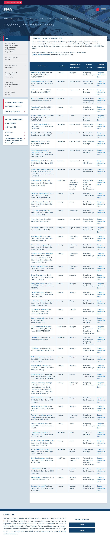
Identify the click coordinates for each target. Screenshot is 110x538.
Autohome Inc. (36, 141)
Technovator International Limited (42, 301)
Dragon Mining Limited (39, 275)
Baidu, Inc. (34, 133)
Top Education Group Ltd (39, 309)
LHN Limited (35, 337)
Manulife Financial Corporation (41, 449)
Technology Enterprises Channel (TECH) (12, 85)
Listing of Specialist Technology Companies (11, 75)
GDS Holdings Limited (38, 161)
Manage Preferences (82, 519)
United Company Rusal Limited (41, 202)
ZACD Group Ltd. (36, 348)
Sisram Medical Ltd (37, 318)
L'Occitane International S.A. (40, 210)
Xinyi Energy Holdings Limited (41, 236)
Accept (82, 530)
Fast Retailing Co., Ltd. (38, 432)
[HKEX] (11, 10)
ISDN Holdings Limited (38, 357)
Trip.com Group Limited (39, 124)
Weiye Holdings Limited (39, 365)
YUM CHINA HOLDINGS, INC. (41, 181)
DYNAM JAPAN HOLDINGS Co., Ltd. (43, 441)
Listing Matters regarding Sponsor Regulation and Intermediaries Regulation (11, 48)
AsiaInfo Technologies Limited (41, 245)
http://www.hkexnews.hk (41, 55)
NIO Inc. (33, 90)
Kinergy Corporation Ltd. (39, 284)
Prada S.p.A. (35, 107)
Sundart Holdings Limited (39, 266)
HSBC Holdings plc (37, 469)
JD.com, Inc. (35, 219)
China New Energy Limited (40, 193)
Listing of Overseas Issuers (11, 58)
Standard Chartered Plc (39, 486)
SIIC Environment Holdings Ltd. (41, 327)
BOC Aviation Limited (38, 398)
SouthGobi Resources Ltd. (39, 458)
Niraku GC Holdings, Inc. (39, 424)
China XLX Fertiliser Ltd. (39, 292)
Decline (81, 525)
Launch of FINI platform (10, 93)
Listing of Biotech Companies (11, 66)
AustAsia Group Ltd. (37, 73)
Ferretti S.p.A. (35, 98)
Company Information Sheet (101, 75)
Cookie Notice (60, 531)
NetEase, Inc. (35, 228)
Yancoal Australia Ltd (38, 116)
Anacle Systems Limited (39, 406)
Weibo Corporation (37, 81)
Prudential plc (35, 477)
